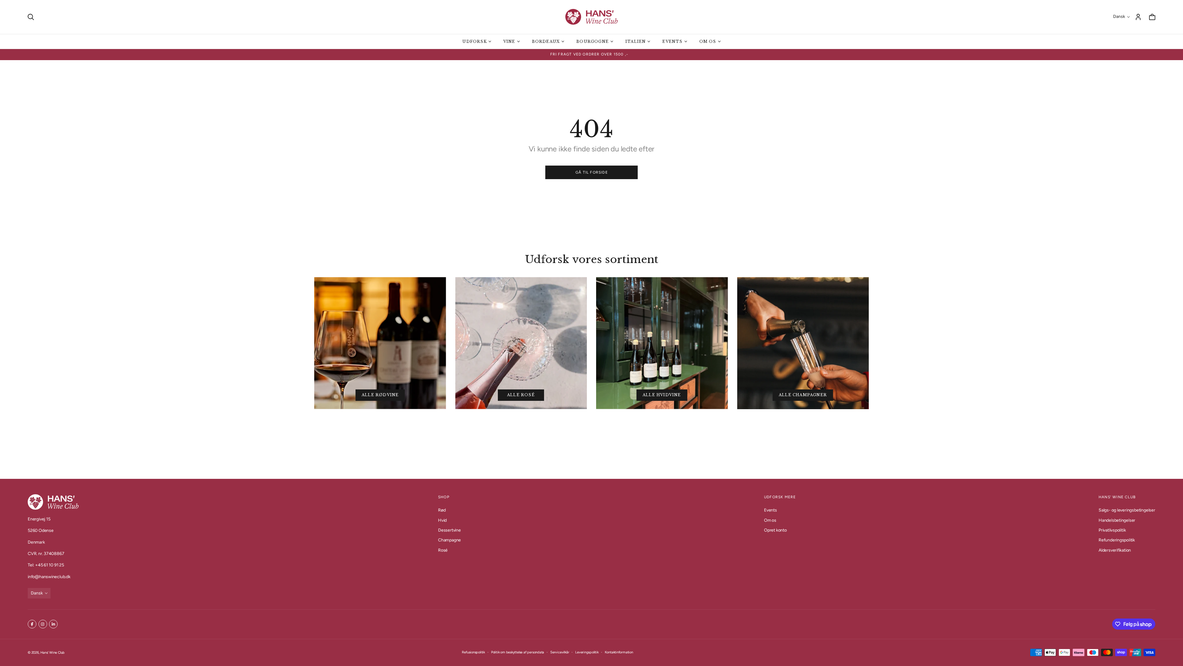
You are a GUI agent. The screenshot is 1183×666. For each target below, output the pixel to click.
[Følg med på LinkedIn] (53, 624)
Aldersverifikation (1115, 550)
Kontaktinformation (619, 652)
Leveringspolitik (587, 652)
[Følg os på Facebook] (32, 624)
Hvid (442, 520)
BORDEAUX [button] (546, 41)
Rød (441, 510)
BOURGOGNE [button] (592, 41)
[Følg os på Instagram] (43, 624)
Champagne (449, 540)
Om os (770, 520)
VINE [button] (509, 41)
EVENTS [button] (672, 41)
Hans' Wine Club (52, 652)
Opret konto (775, 530)
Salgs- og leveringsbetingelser (1127, 510)
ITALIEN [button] (635, 41)
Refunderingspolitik (1117, 540)
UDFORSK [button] (474, 41)
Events (770, 510)
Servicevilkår (559, 652)
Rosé (443, 550)
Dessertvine (449, 530)
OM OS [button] (707, 41)
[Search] (31, 17)
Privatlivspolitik (1112, 530)
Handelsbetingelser (1117, 520)
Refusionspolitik (473, 652)
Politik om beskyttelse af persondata (517, 652)
